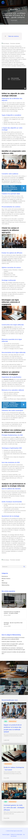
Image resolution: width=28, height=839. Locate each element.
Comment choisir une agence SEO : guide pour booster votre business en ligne (13, 644)
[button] (26, 2)
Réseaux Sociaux (6, 578)
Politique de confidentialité (16, 834)
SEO (3, 580)
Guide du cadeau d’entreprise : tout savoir (12, 641)
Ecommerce (5, 576)
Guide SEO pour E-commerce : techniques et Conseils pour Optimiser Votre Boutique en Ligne (13, 648)
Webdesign (4, 582)
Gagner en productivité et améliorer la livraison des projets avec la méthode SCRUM (13, 638)
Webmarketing (14, 9)
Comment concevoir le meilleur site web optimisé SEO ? (13, 652)
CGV (24, 834)
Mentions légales (6, 834)
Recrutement (13, 836)
